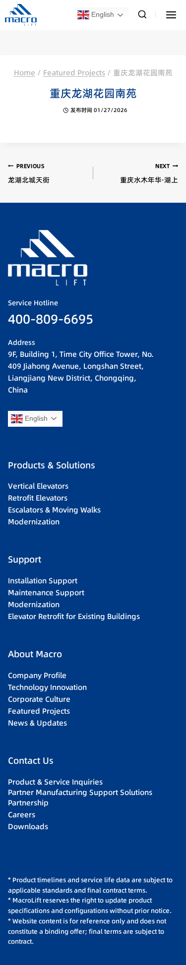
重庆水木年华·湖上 (149, 173)
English (101, 14)
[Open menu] (171, 14)
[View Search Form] (142, 14)
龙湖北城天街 (29, 173)
